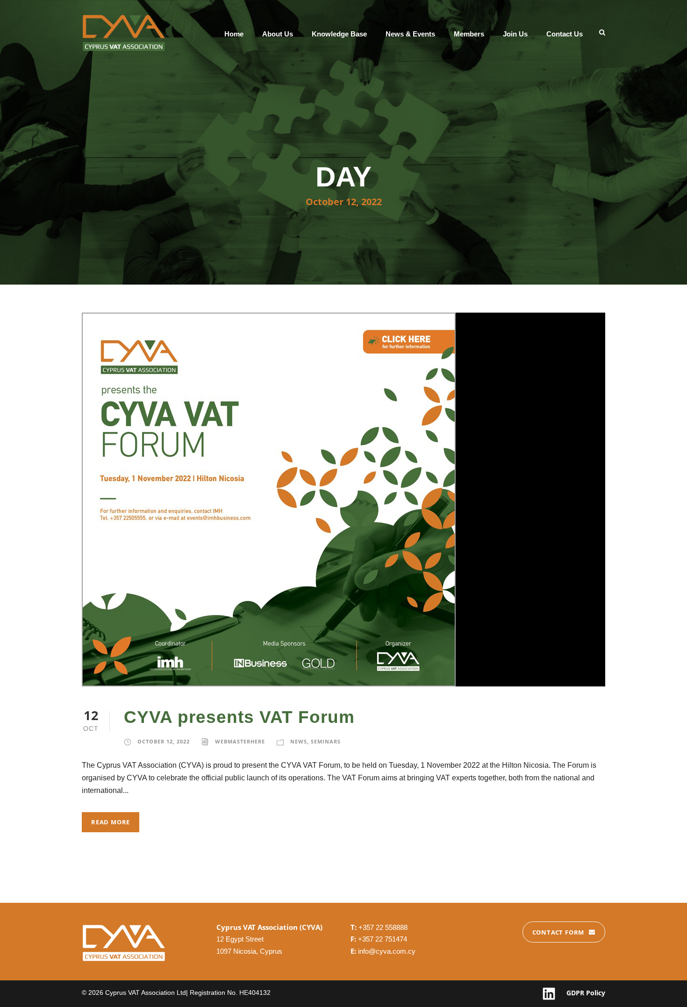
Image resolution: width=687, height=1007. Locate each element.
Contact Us (564, 34)
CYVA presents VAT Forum (239, 717)
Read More (110, 822)
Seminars (326, 741)
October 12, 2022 (163, 741)
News (298, 741)
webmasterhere (240, 741)
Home (233, 34)
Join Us (515, 34)
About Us (277, 34)
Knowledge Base (339, 34)
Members (469, 34)
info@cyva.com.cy (386, 951)
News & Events (410, 34)
